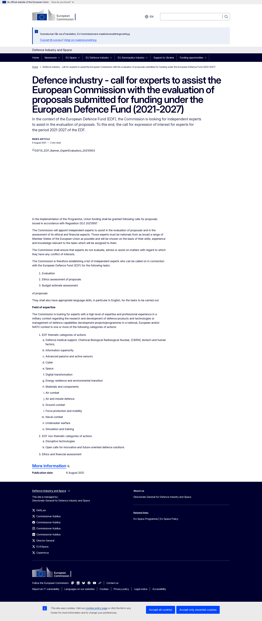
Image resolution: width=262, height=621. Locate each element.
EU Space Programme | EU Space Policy (155, 518)
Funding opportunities (191, 57)
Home (35, 57)
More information (49, 465)
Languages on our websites (79, 589)
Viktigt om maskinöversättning (80, 40)
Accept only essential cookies (198, 609)
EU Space (71, 57)
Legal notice (140, 589)
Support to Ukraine (163, 57)
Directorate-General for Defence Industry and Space (162, 496)
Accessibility (159, 589)
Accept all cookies (160, 609)
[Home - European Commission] (56, 15)
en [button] (151, 16)
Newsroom (51, 57)
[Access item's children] (59, 57)
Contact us (112, 582)
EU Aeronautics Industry (131, 57)
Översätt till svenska (51, 40)
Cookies (104, 589)
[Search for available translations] (68, 466)
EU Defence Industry (97, 57)
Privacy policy (121, 589)
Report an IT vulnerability (45, 589)
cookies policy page (96, 608)
